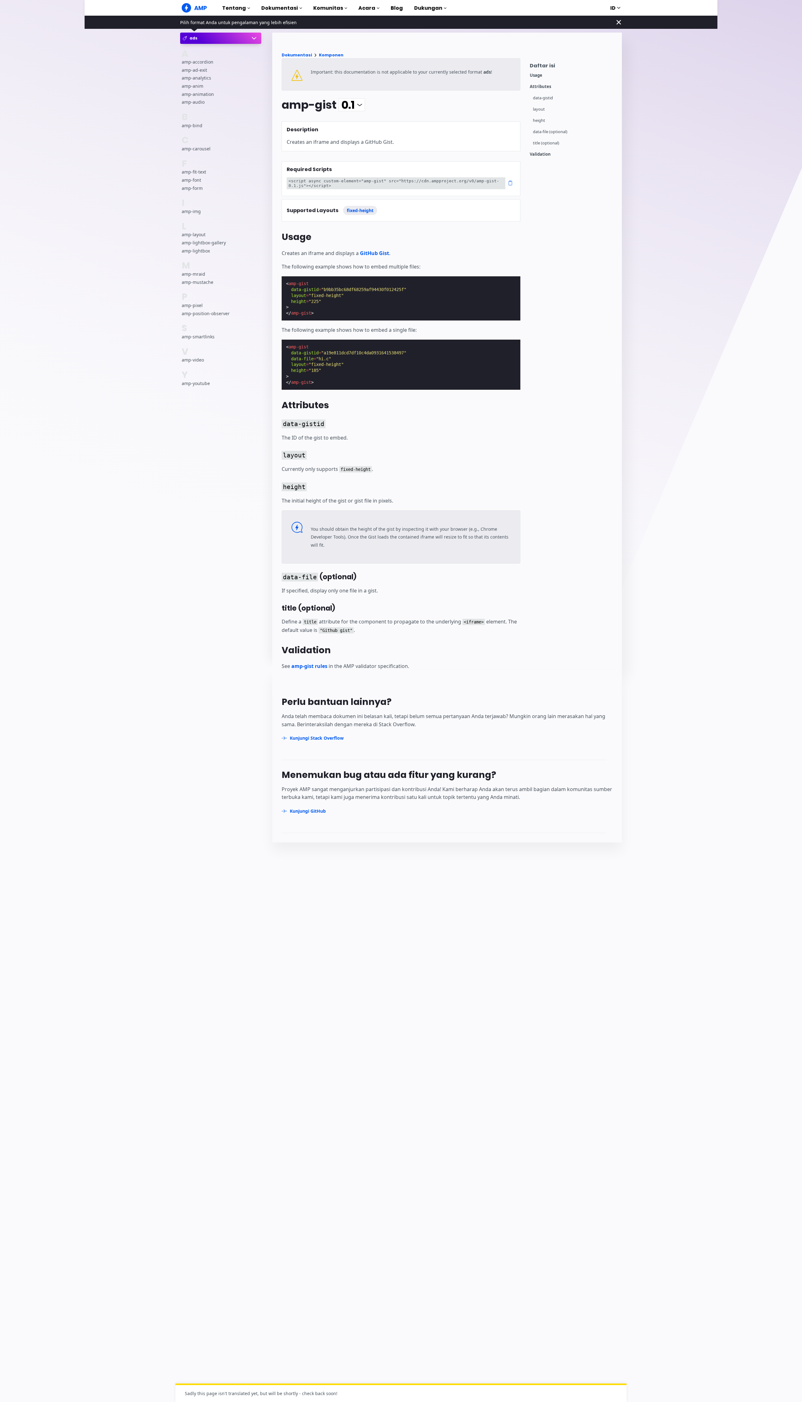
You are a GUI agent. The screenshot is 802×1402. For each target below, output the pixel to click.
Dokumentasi (279, 8)
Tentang (234, 8)
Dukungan (428, 8)
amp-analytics (196, 78)
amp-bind (192, 125)
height (539, 120)
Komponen (331, 55)
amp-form (192, 188)
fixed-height (360, 210)
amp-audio (193, 102)
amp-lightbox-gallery (204, 243)
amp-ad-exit (194, 70)
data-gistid (543, 98)
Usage (536, 75)
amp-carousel (196, 149)
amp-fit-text (194, 172)
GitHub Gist (374, 253)
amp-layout (194, 235)
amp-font (191, 180)
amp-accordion (197, 62)
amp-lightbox (196, 251)
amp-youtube (196, 383)
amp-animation (198, 94)
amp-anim (192, 86)
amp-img (191, 211)
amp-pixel (192, 305)
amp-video (193, 360)
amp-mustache (197, 282)
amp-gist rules (309, 666)
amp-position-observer (206, 313)
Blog (397, 8)
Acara (366, 8)
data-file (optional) (550, 131)
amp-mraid (193, 274)
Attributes (540, 86)
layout (539, 109)
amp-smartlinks (198, 337)
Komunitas (328, 8)
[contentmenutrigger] (573, 67)
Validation (540, 154)
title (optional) (546, 143)
